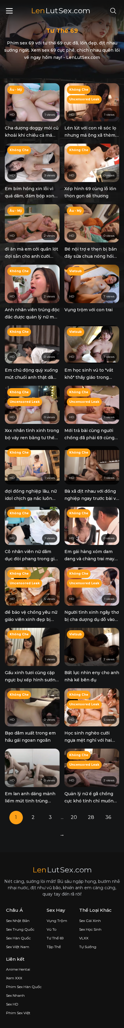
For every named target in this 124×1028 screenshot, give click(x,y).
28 (91, 817)
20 (74, 817)
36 (108, 817)
